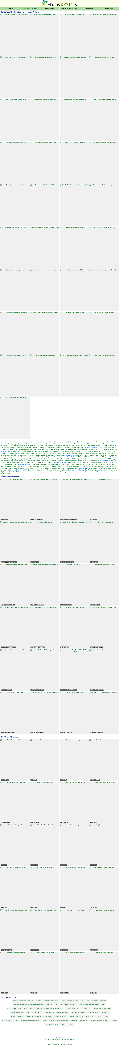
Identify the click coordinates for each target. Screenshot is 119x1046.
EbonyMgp (59, 1035)
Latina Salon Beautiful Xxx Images (56, 1012)
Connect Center (58, 1042)
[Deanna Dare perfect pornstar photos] (74, 803)
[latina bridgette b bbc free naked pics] (44, 713)
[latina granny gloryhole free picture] (44, 628)
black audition (69, 457)
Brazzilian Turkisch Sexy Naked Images (59, 1024)
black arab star (84, 468)
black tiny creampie (71, 455)
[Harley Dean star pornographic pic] (104, 803)
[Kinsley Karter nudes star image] (15, 803)
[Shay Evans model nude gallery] (74, 845)
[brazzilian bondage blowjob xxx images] (74, 500)
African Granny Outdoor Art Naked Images (25, 1016)
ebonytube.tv (59, 1037)
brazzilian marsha (102, 470)
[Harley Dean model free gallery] (15, 973)
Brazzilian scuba (55, 457)
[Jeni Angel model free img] (15, 845)
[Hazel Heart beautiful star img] (104, 888)
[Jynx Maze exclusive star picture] (74, 760)
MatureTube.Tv (109, 8)
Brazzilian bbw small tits (20, 470)
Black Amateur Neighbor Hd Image (55, 1020)
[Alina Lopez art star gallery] (74, 888)
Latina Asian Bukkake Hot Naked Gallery (49, 1009)
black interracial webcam (75, 470)
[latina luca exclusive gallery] (15, 500)
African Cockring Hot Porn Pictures (93, 1001)
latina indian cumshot (92, 447)
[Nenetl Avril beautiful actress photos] (74, 930)
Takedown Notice (67, 1042)
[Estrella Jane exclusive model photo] (44, 803)
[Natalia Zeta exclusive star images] (44, 845)
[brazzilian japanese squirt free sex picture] (15, 628)
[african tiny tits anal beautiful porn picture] (104, 713)
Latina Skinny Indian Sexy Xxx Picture (103, 1020)
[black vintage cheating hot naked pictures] (74, 542)
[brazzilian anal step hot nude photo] (74, 585)
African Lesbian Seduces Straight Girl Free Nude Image (89, 1012)
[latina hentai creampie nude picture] (104, 628)
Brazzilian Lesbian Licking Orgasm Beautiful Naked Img (33, 1005)
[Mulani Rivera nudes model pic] (15, 760)
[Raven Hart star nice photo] (44, 888)
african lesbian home (104, 460)
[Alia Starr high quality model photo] (44, 760)
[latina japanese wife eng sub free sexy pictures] (74, 670)
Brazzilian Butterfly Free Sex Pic (47, 1001)
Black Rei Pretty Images (69, 1001)
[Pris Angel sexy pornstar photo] (15, 888)
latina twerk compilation (25, 464)
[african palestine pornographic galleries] (104, 585)
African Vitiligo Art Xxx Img (101, 1009)
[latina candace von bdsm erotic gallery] (15, 713)
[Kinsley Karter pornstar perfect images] (74, 973)
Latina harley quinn (24, 442)
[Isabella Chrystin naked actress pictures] (104, 760)
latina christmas (5, 451)
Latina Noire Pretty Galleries (65, 1005)
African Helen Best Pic (100, 1016)
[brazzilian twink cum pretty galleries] (44, 500)
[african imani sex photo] (44, 542)
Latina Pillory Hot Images (78, 1020)
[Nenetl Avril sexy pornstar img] (104, 973)
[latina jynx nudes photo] (104, 500)
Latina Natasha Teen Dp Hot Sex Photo (91, 1005)
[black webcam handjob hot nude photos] (44, 585)
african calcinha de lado (62, 462)
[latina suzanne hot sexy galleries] (74, 628)
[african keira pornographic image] (104, 542)
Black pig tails (5, 442)
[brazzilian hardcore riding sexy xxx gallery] (15, 542)
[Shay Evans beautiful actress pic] (104, 845)
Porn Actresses (49, 8)
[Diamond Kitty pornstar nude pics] (44, 930)
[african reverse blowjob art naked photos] (104, 670)
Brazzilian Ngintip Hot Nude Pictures (19, 1009)
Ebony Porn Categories (30, 8)
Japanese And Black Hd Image (79, 1016)
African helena (22, 472)
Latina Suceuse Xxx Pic (10, 1020)
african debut (17, 453)
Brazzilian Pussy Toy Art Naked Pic (54, 1016)
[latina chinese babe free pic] (74, 713)
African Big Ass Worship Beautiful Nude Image (25, 1012)
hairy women (89, 8)
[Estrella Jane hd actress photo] (104, 930)
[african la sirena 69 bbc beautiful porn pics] (44, 670)
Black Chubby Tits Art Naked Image (77, 1009)
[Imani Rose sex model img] (44, 973)
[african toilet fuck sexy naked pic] (15, 670)
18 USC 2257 (50, 1042)
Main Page (10, 8)
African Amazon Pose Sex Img (30, 1020)
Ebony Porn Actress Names (69, 8)
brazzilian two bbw (112, 457)
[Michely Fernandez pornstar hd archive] (15, 930)
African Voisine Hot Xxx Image (22, 1001)
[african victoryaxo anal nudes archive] (15, 585)
